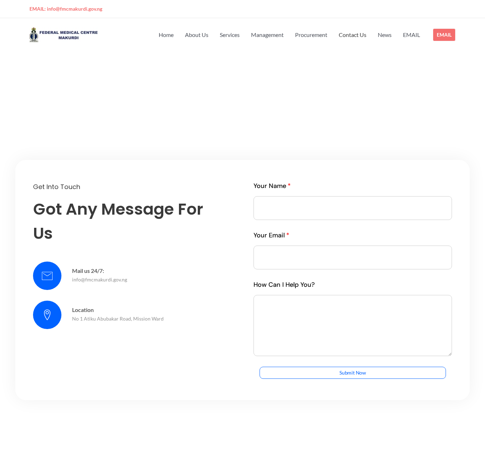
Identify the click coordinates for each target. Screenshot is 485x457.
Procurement (311, 34)
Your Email (269, 235)
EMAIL (411, 34)
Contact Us (352, 34)
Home (166, 34)
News (385, 34)
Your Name (270, 186)
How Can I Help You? (284, 284)
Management (267, 34)
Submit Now (352, 373)
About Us (196, 34)
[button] (444, 34)
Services (230, 34)
